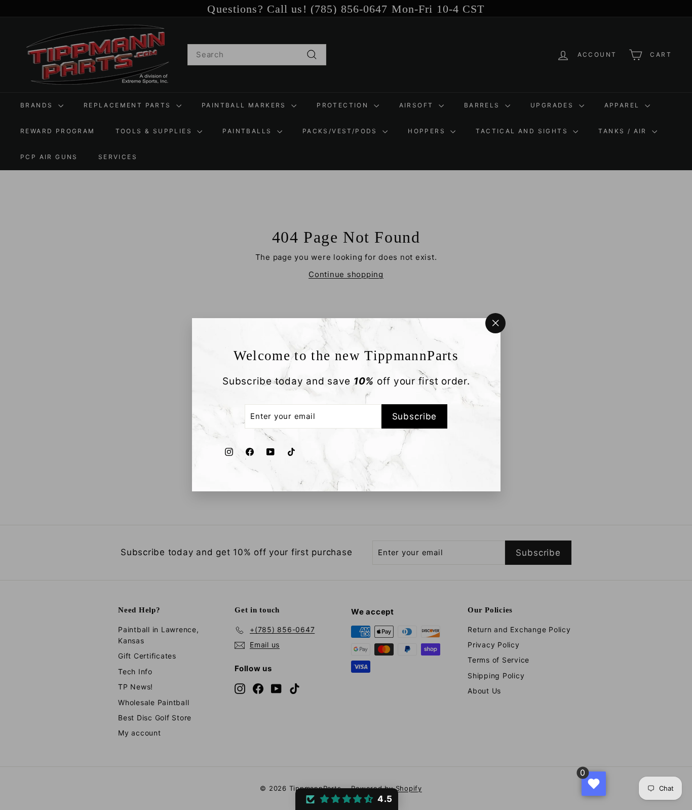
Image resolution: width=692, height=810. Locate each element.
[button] (346, 799)
